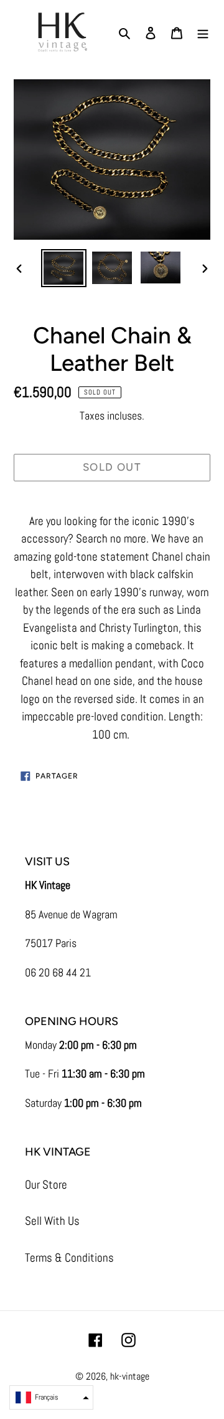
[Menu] (203, 32)
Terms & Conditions (69, 1257)
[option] (63, 268)
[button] (51, 1397)
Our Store (46, 1184)
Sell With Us (52, 1221)
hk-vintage (129, 1376)
